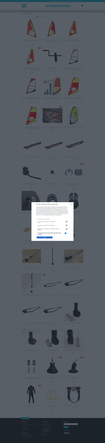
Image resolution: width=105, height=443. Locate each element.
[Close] (71, 204)
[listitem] (52, 219)
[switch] (66, 221)
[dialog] (52, 221)
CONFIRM (45, 237)
